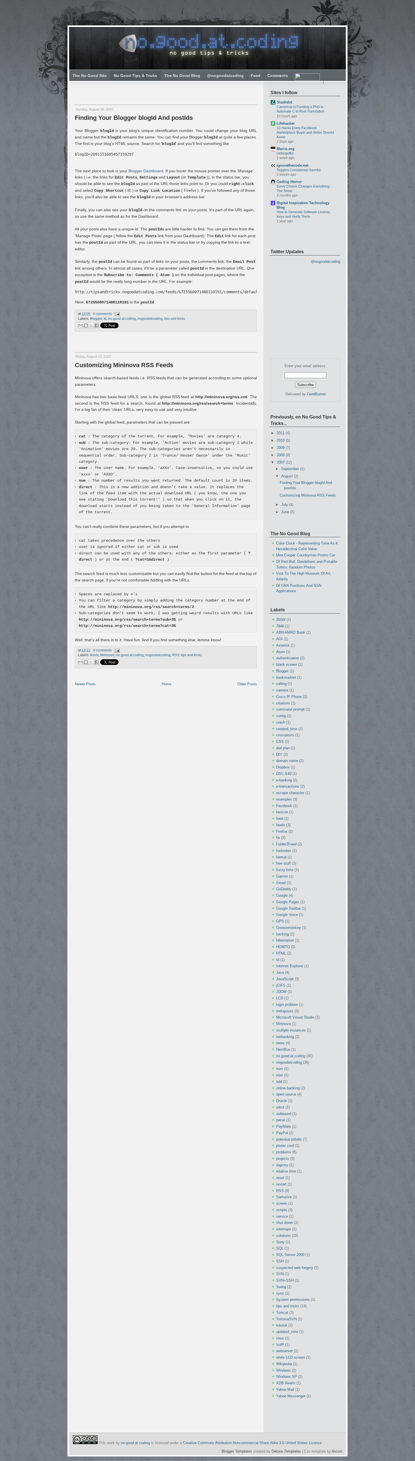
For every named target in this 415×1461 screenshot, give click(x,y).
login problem (287, 1004)
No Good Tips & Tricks (135, 75)
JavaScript (285, 979)
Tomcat (282, 1312)
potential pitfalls (289, 1139)
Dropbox (283, 767)
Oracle (281, 1101)
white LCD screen (290, 1357)
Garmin (282, 876)
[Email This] (80, 325)
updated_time (287, 1332)
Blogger (96, 319)
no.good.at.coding (122, 319)
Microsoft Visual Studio (295, 1017)
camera (282, 690)
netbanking (285, 1037)
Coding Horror (289, 182)
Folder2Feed (286, 844)
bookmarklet (286, 677)
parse (280, 1120)
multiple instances (291, 1030)
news (280, 1043)
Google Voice (287, 915)
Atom (280, 652)
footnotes (283, 851)
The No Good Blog (182, 75)
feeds (94, 655)
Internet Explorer (289, 966)
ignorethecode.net (292, 165)
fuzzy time (284, 870)
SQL (279, 1248)
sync (280, 1293)
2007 (281, 462)
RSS (175, 655)
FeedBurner (316, 394)
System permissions (293, 1299)
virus (280, 1338)
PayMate (283, 1126)
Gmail (281, 883)
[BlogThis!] (86, 325)
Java (280, 972)
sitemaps (283, 1229)
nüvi (279, 1075)
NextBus (283, 1049)
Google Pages (287, 902)
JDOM (281, 992)
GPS (280, 921)
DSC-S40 (283, 774)
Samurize (284, 1197)
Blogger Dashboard (145, 171)
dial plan (283, 748)
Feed (255, 75)
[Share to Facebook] (96, 325)
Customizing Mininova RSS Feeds (124, 365)
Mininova (107, 655)
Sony (280, 1242)
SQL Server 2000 (290, 1255)
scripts (281, 1210)
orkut (280, 1107)
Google (282, 895)
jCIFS (280, 985)
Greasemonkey (288, 927)
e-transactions (287, 786)
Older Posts (247, 684)
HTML (281, 953)
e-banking (284, 780)
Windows (283, 1370)
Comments (277, 75)
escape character (290, 793)
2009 (281, 448)
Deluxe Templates (286, 1451)
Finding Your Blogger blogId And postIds (134, 117)
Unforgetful (285, 153)
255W (280, 620)
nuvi (279, 1068)
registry (282, 1165)
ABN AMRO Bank (290, 632)
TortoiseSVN (286, 1319)
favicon (282, 812)
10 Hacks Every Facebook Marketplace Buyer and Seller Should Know (305, 132)
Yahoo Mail (285, 1389)
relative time (286, 1171)
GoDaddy (283, 889)
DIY (279, 754)
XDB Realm (285, 1383)
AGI (279, 639)
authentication (287, 658)
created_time (286, 729)
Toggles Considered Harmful (299, 170)
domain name (287, 761)
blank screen (286, 664)
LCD (279, 998)
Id (105, 319)
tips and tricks (174, 319)
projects (282, 1158)
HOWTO (283, 947)
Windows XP (286, 1376)
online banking (288, 1088)
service (282, 1216)
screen (281, 1203)
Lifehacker (286, 123)
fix (278, 838)
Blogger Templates (237, 1451)
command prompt (290, 709)
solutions (283, 1235)
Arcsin (337, 1451)
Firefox (281, 831)
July (285, 505)
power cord (285, 1145)
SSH (280, 1261)
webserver (284, 1351)
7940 (280, 626)
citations (283, 703)
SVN (280, 1274)
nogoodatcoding (150, 319)
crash (280, 722)
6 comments (102, 314)
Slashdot (284, 102)
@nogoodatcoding (225, 75)
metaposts (284, 1011)
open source (286, 1094)
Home (166, 684)
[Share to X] (91, 325)
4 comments (102, 650)
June (285, 512)
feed (279, 818)
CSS (280, 741)
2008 (281, 455)
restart (281, 1184)
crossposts (285, 735)
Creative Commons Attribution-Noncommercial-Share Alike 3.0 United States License (252, 1443)
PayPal (282, 1133)
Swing (281, 1287)
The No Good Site (90, 75)
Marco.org (285, 149)
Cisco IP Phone (289, 697)
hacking (282, 934)
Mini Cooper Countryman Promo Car (305, 555)
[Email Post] (116, 314)
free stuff (283, 863)
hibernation (285, 940)
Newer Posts (85, 684)
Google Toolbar (288, 908)
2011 (281, 433)
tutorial (281, 1325)
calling (281, 684)
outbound (283, 1114)
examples (284, 799)
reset (280, 1178)
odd (279, 1081)
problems (283, 1152)
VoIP (280, 1345)
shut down (284, 1222)
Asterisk (283, 645)
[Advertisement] (142, 91)
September (290, 469)
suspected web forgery (294, 1268)
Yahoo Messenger (290, 1396)
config (281, 716)
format (281, 857)
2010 (281, 440)
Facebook (284, 806)
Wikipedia (284, 1364)
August (287, 476)
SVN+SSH (285, 1280)
